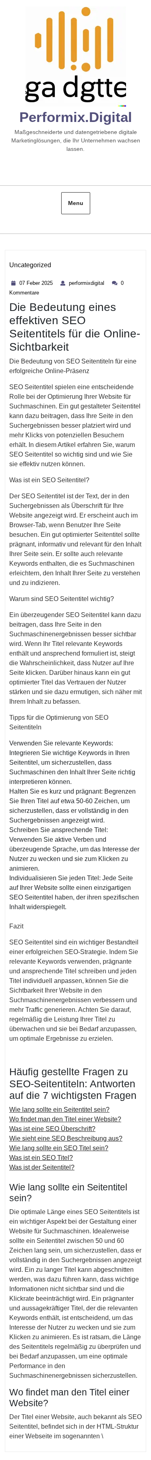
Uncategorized (30, 265)
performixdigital (87, 283)
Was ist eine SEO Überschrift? (52, 1128)
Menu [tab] (75, 203)
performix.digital (75, 117)
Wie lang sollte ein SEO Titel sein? (58, 1148)
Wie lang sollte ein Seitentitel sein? (59, 1109)
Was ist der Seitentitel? (41, 1167)
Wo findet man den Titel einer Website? (65, 1119)
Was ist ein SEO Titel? (41, 1157)
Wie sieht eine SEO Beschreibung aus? (65, 1138)
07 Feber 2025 (37, 283)
